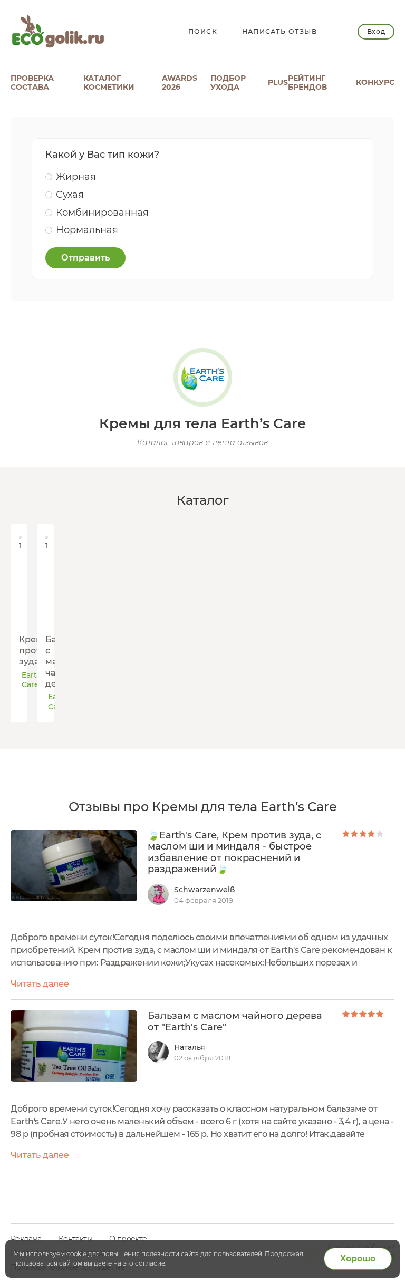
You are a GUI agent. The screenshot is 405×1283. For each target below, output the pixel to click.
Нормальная (87, 230)
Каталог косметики (108, 82)
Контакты (75, 1238)
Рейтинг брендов (307, 82)
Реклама (26, 1238)
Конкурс (375, 82)
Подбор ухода (228, 82)
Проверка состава (32, 82)
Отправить (85, 258)
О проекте (128, 1238)
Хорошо (357, 1258)
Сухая (70, 194)
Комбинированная (102, 212)
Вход (376, 31)
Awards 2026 (179, 82)
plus (278, 82)
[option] (16, 623)
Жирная (76, 176)
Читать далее (40, 984)
